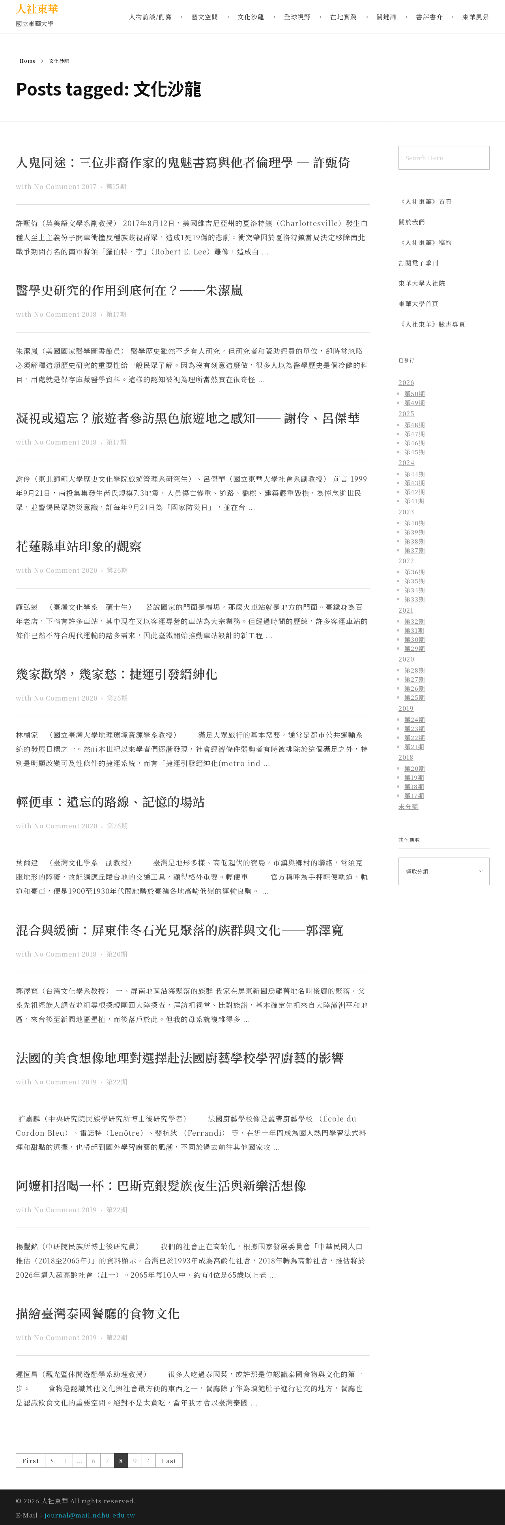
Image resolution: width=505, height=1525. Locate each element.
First (30, 1460)
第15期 (116, 186)
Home (28, 60)
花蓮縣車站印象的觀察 (79, 546)
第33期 (414, 598)
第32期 (414, 621)
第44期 (414, 473)
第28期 (414, 669)
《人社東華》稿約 (425, 242)
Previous (52, 1460)
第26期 (117, 570)
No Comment (57, 186)
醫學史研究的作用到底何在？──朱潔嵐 (129, 290)
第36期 (414, 571)
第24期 (414, 719)
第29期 (414, 648)
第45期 (414, 451)
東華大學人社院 (421, 283)
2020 (89, 570)
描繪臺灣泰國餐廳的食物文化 (98, 1313)
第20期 (116, 954)
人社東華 (37, 8)
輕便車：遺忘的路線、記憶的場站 (110, 801)
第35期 (414, 580)
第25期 (414, 697)
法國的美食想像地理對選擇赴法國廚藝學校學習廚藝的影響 (180, 1057)
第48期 (414, 424)
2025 (406, 413)
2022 (406, 560)
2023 (406, 511)
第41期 (414, 500)
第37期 (414, 550)
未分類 (408, 806)
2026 (406, 382)
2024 (406, 462)
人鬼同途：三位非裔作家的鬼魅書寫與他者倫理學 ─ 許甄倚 (183, 162)
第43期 (414, 482)
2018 (89, 314)
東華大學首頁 (418, 303)
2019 (89, 1081)
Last (169, 1460)
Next (148, 1460)
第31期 (414, 630)
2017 (89, 186)
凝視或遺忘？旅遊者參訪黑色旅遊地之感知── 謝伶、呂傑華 (188, 417)
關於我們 (411, 221)
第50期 (414, 393)
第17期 (116, 314)
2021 (405, 610)
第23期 (414, 728)
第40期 (414, 522)
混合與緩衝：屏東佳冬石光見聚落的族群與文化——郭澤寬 (180, 929)
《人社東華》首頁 (425, 201)
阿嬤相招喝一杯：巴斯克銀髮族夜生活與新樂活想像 (161, 1185)
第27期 (414, 679)
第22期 (116, 1081)
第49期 (414, 402)
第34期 (414, 589)
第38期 (414, 540)
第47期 (414, 433)
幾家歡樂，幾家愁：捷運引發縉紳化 (117, 673)
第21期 (414, 746)
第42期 (414, 491)
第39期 (414, 531)
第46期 (414, 442)
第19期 (414, 777)
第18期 (414, 786)
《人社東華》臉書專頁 (432, 324)
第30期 (414, 639)
